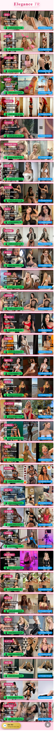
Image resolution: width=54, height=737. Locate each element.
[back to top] (48, 725)
